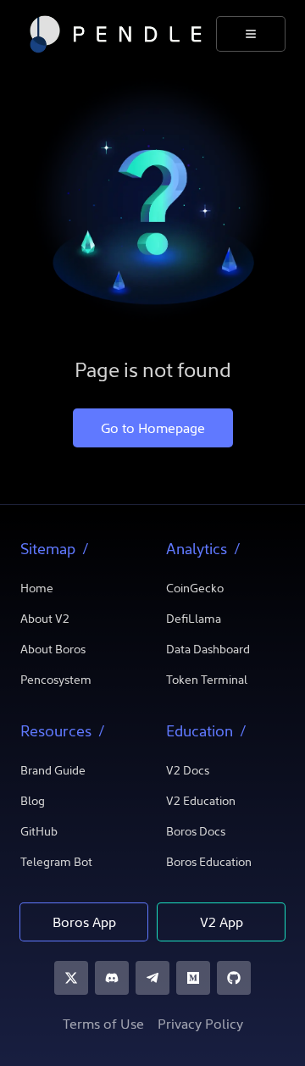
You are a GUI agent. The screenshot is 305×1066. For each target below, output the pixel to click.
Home (36, 589)
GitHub (39, 832)
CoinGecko (195, 589)
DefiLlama (193, 620)
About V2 (44, 620)
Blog (32, 802)
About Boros (53, 650)
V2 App (221, 923)
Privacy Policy (200, 1025)
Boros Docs (195, 832)
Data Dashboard (208, 650)
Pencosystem (56, 681)
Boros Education (209, 863)
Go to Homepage (153, 429)
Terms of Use (103, 1025)
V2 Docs (187, 771)
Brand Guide (53, 771)
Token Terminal (206, 681)
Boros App (84, 923)
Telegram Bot (56, 863)
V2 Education (201, 802)
